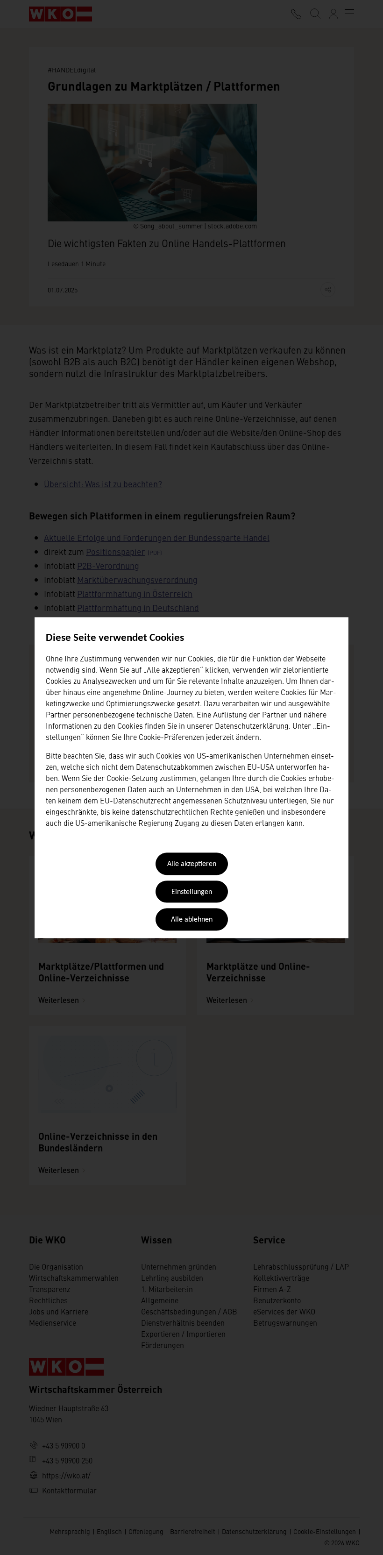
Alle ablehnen (192, 920)
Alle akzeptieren (191, 864)
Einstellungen (191, 892)
